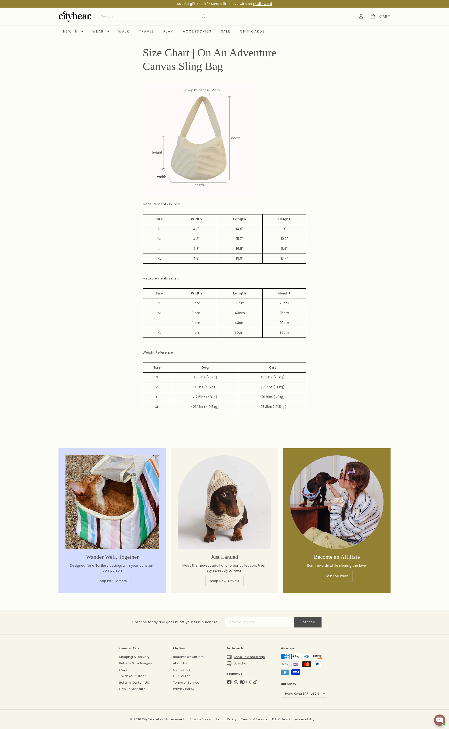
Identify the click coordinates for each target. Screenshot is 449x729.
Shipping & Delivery (134, 657)
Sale (226, 31)
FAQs (123, 669)
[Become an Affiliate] (337, 502)
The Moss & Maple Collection (247, 6)
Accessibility (304, 719)
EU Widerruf (281, 719)
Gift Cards (252, 31)
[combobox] (153, 16)
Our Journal (182, 676)
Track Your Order (132, 676)
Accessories (197, 31)
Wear (98, 31)
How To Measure (132, 689)
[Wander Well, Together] (112, 502)
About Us (180, 663)
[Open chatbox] (439, 720)
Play (168, 31)
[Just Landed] (224, 502)
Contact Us (181, 669)
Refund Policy (226, 719)
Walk (124, 31)
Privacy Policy (183, 689)
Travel (146, 31)
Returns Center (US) (134, 682)
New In (71, 31)
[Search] (203, 16)
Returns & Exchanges (135, 663)
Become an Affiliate (188, 657)
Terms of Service (186, 682)
